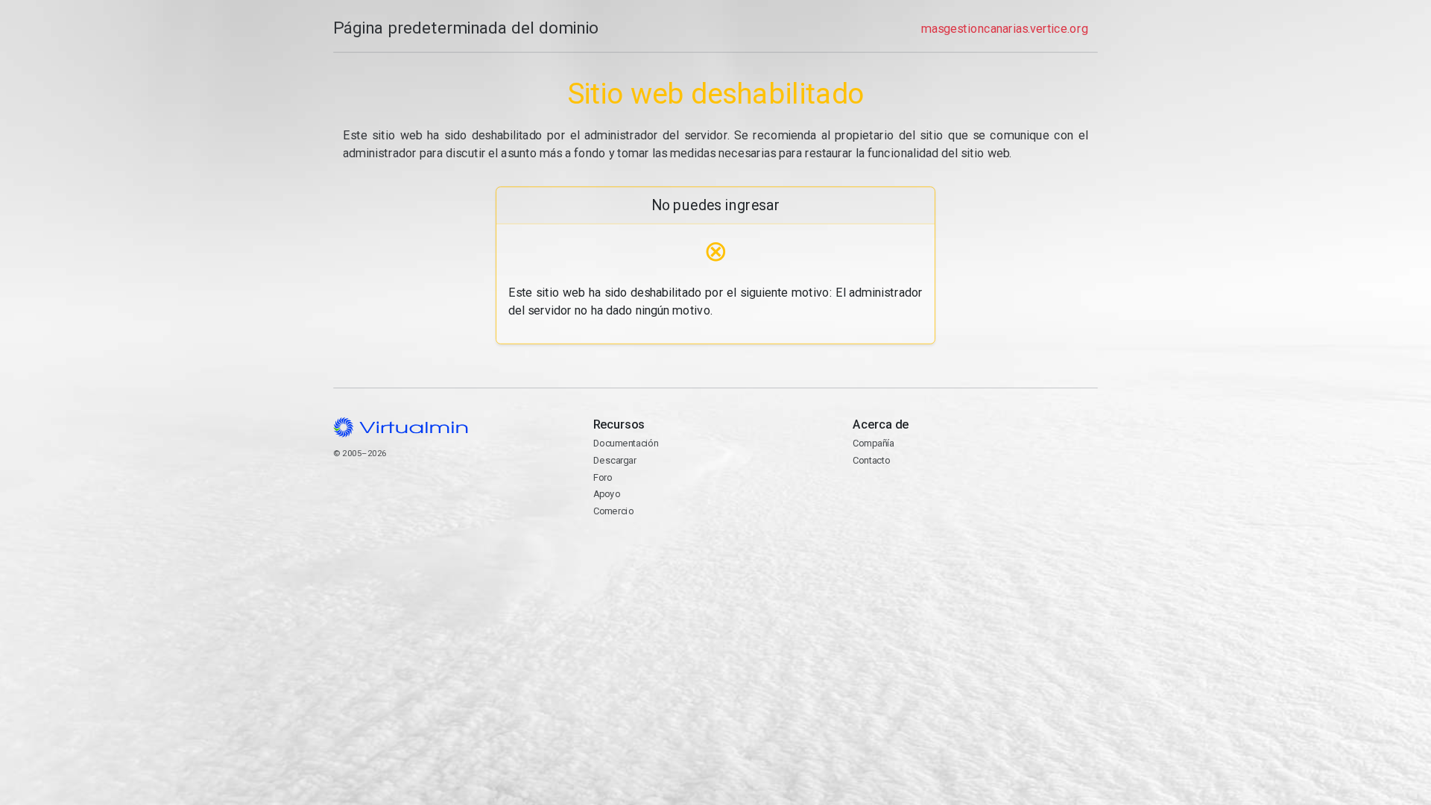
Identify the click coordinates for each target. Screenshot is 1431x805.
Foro (603, 477)
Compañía (873, 443)
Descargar (614, 460)
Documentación (625, 443)
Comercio (613, 511)
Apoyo (606, 493)
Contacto (871, 460)
